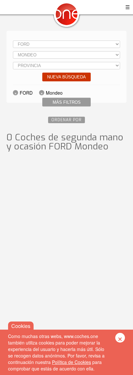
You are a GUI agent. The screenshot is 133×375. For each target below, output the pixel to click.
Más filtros (67, 102)
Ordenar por (66, 120)
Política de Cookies (71, 362)
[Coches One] (66, 16)
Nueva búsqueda (66, 77)
